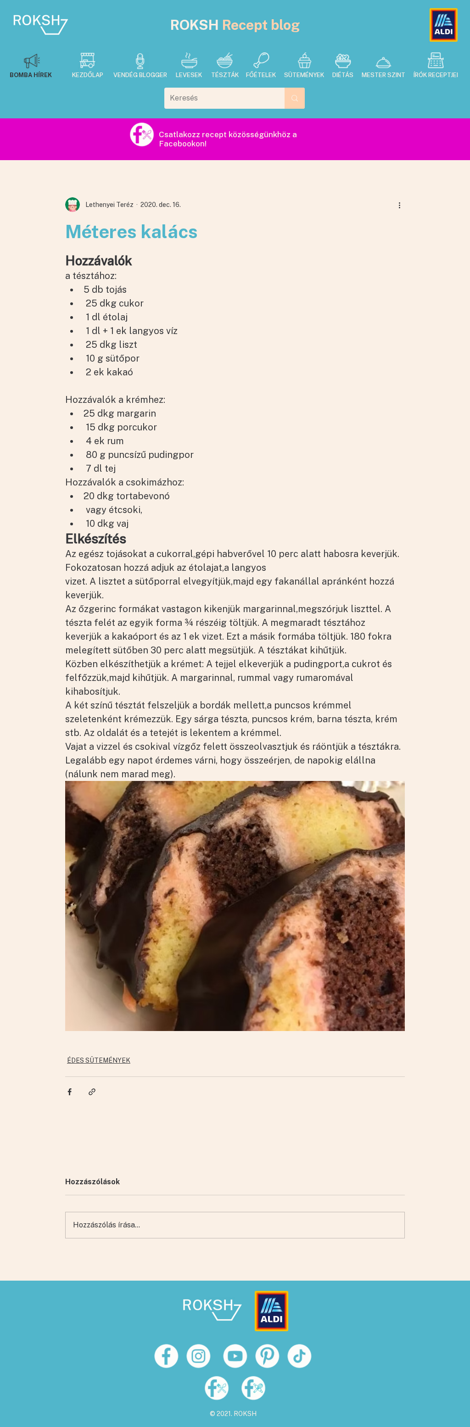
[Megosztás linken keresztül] (92, 1091)
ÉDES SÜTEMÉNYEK (98, 1060)
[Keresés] (295, 98)
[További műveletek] (399, 204)
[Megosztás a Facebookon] (69, 1091)
